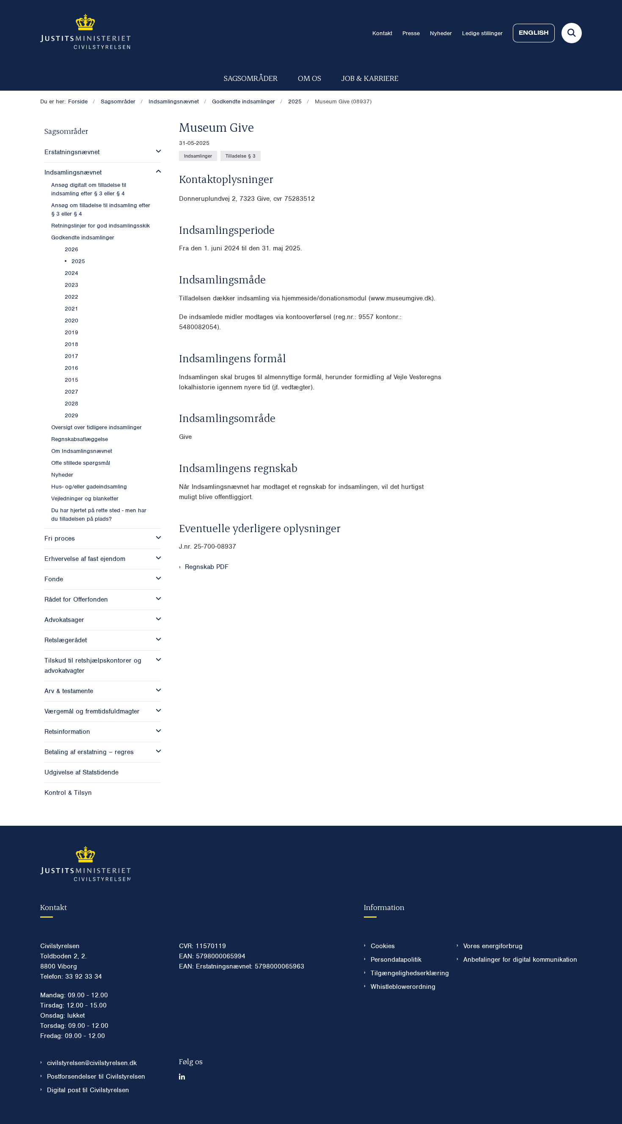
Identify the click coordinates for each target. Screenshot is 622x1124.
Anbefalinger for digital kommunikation (520, 959)
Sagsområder (251, 78)
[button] (156, 151)
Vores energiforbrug (493, 946)
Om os (309, 78)
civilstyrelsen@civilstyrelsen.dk (92, 1063)
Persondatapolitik (396, 959)
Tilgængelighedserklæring (407, 973)
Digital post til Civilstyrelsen (88, 1090)
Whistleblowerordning (403, 986)
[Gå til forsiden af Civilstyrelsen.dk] (85, 33)
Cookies (383, 946)
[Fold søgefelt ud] (571, 33)
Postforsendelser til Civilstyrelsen (96, 1076)
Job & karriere (370, 78)
